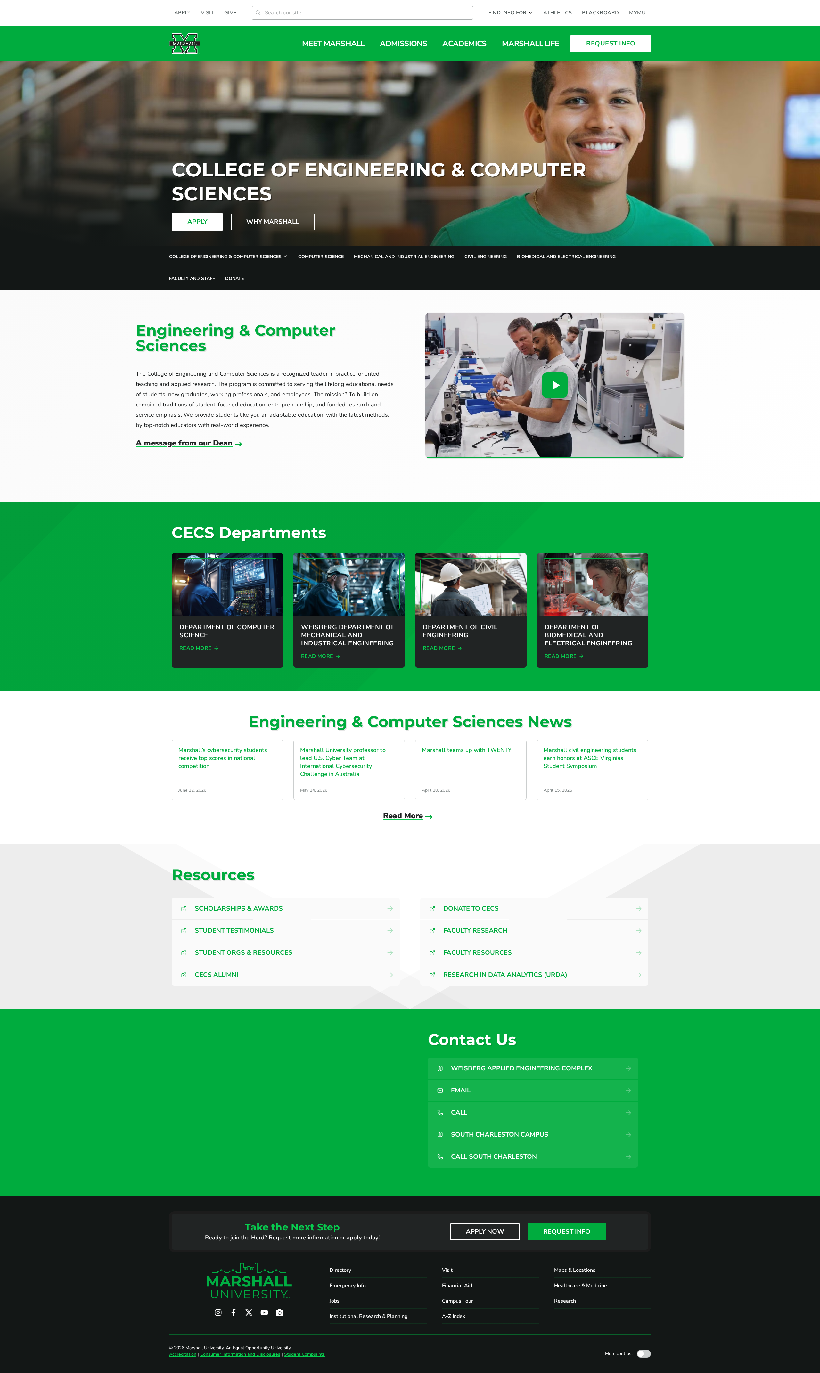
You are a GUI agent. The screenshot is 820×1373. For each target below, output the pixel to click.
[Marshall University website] (184, 43)
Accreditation (182, 1354)
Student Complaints (304, 1354)
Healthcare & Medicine (580, 1285)
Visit (447, 1270)
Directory (340, 1270)
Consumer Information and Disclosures (240, 1354)
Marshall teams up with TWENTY (467, 750)
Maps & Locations (574, 1270)
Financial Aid (457, 1285)
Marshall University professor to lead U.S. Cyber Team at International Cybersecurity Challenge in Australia (343, 762)
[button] (510, 13)
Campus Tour (457, 1300)
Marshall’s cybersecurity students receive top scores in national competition (222, 758)
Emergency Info (348, 1285)
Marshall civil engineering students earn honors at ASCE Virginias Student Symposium (590, 758)
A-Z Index (453, 1316)
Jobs (335, 1300)
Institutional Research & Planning (369, 1316)
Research (565, 1300)
